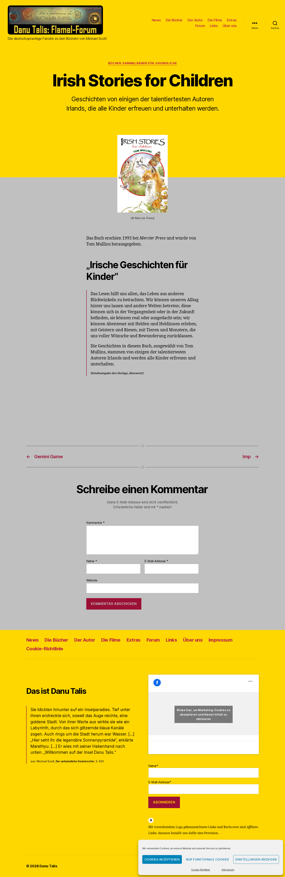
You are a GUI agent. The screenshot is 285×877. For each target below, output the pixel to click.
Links (214, 26)
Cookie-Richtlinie (200, 869)
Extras (232, 20)
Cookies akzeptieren (162, 859)
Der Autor (195, 20)
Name (91, 561)
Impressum (228, 869)
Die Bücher (174, 20)
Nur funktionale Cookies (207, 859)
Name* (153, 766)
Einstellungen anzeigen (256, 859)
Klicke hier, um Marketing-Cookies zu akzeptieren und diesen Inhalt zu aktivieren (204, 714)
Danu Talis (48, 866)
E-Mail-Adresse (156, 561)
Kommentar (95, 523)
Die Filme (215, 20)
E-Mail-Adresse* (159, 782)
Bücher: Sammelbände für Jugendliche (142, 63)
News (156, 20)
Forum (200, 26)
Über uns (230, 26)
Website (91, 580)
